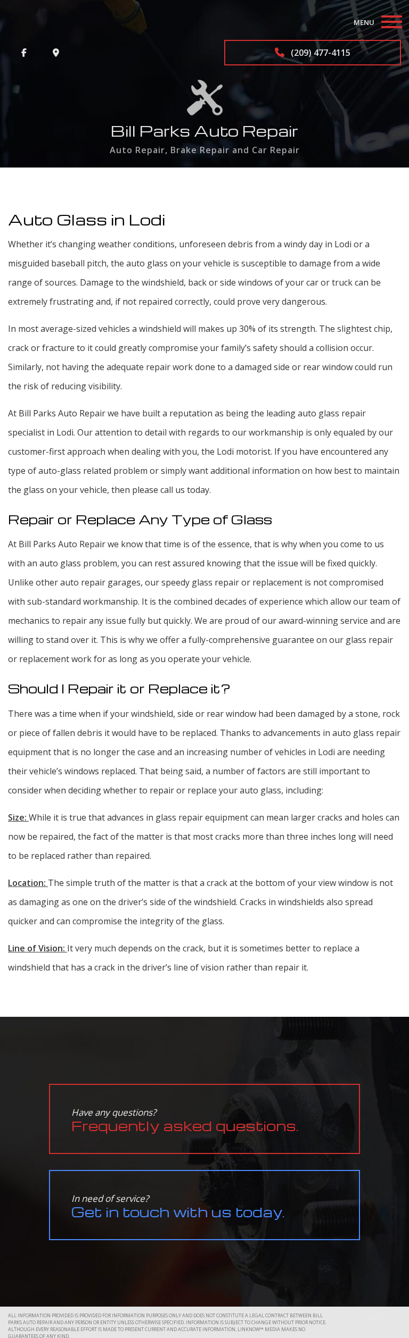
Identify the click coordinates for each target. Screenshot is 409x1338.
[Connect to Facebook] (24, 52)
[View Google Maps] (56, 52)
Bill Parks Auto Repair (204, 130)
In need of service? (178, 1206)
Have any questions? (185, 1120)
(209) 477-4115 (319, 52)
